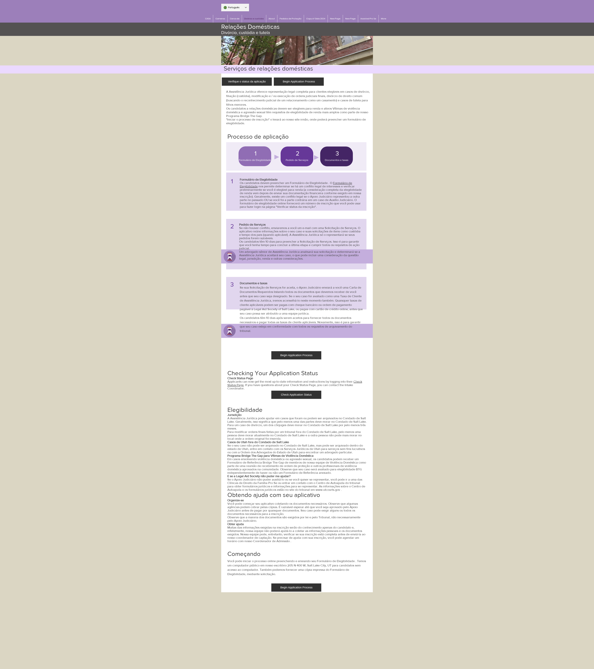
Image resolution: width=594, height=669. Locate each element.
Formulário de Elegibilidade (309, 183)
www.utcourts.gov (328, 489)
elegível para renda (289, 189)
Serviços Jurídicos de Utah (302, 449)
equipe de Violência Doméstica (337, 462)
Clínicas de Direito (239, 483)
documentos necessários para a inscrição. (255, 514)
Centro (320, 483)
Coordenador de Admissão (271, 541)
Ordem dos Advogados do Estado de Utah (269, 452)
